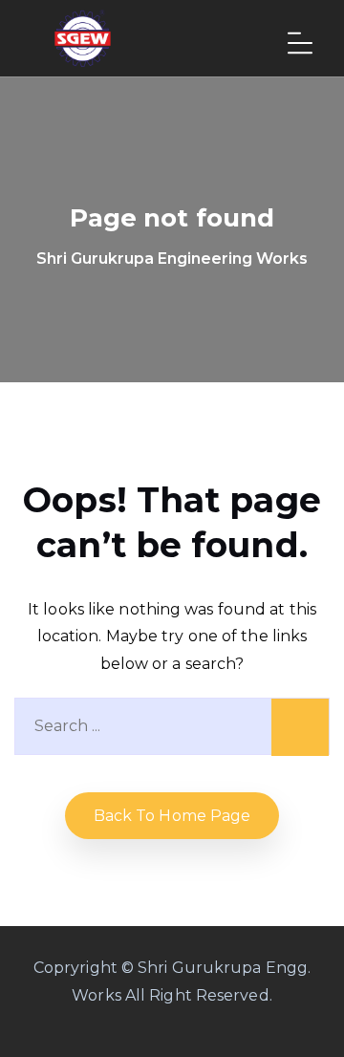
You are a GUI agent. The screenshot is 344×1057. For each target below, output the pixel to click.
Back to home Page (172, 816)
